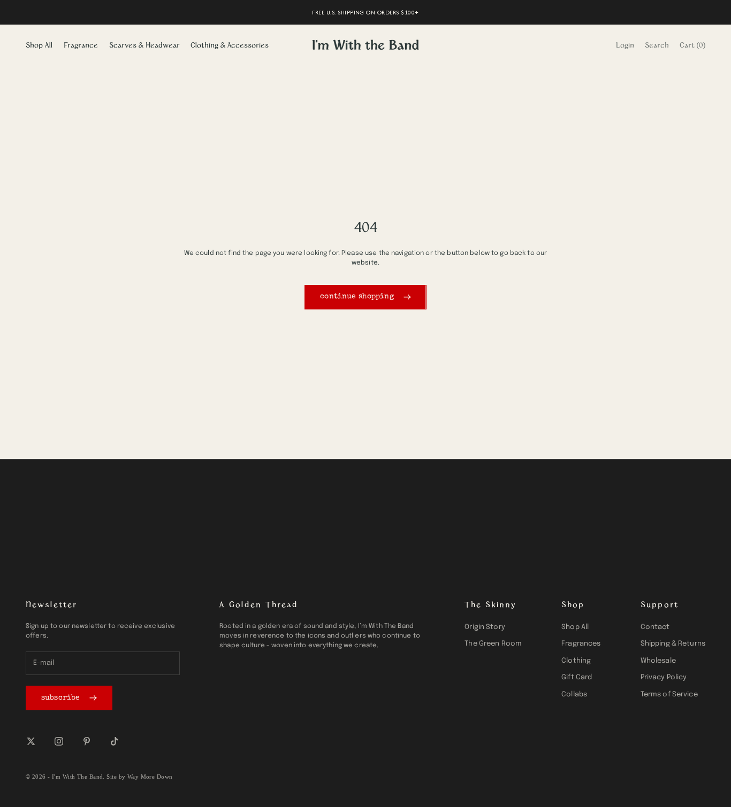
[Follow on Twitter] (31, 741)
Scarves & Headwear (144, 44)
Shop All (39, 44)
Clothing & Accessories (230, 44)
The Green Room (493, 643)
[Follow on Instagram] (59, 741)
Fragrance (81, 44)
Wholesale (658, 660)
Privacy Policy (664, 677)
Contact (655, 627)
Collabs (574, 694)
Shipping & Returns (673, 643)
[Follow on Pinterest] (86, 741)
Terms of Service (669, 694)
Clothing (576, 660)
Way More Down (150, 776)
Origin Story (485, 627)
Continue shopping (356, 296)
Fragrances (580, 643)
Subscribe (60, 698)
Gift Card (576, 677)
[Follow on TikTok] (114, 741)
